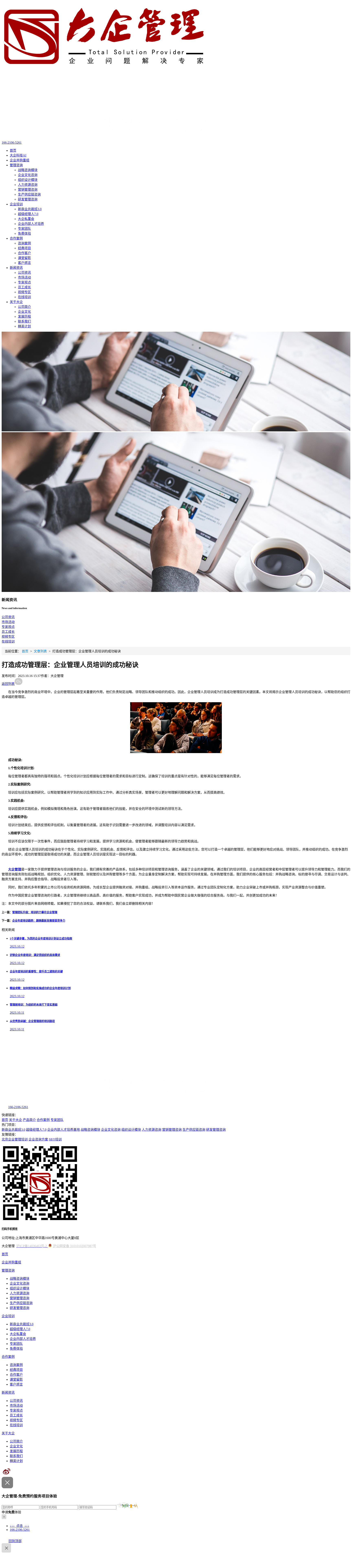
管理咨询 (16, 165)
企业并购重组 (19, 160)
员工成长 (24, 287)
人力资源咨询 (27, 184)
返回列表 (8, 684)
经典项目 (24, 248)
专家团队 (24, 228)
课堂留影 (24, 258)
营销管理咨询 (27, 189)
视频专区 (24, 292)
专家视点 (24, 282)
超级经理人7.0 (28, 214)
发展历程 (24, 316)
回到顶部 (15, 1541)
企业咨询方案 (38, 1139)
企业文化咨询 (27, 175)
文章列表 (40, 651)
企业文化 (24, 311)
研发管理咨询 (27, 199)
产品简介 (29, 1120)
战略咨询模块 (27, 170)
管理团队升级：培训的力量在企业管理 (34, 912)
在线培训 (24, 297)
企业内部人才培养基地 (63, 1129)
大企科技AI (18, 155)
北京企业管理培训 (15, 1139)
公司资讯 (24, 272)
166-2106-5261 (12, 142)
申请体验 (11, 1512)
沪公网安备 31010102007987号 (74, 1246)
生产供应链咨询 (29, 194)
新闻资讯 (16, 267)
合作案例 (16, 238)
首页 (13, 150)
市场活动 (24, 277)
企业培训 (16, 204)
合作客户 (24, 253)
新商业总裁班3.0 (30, 209)
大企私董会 (26, 219)
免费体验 (24, 233)
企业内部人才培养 (31, 223)
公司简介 (24, 306)
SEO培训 (55, 1139)
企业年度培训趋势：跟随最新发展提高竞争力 (38, 920)
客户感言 (24, 263)
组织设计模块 (27, 180)
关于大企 (16, 302)
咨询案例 (24, 243)
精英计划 (24, 326)
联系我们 (24, 321)
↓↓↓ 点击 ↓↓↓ (19, 1526)
